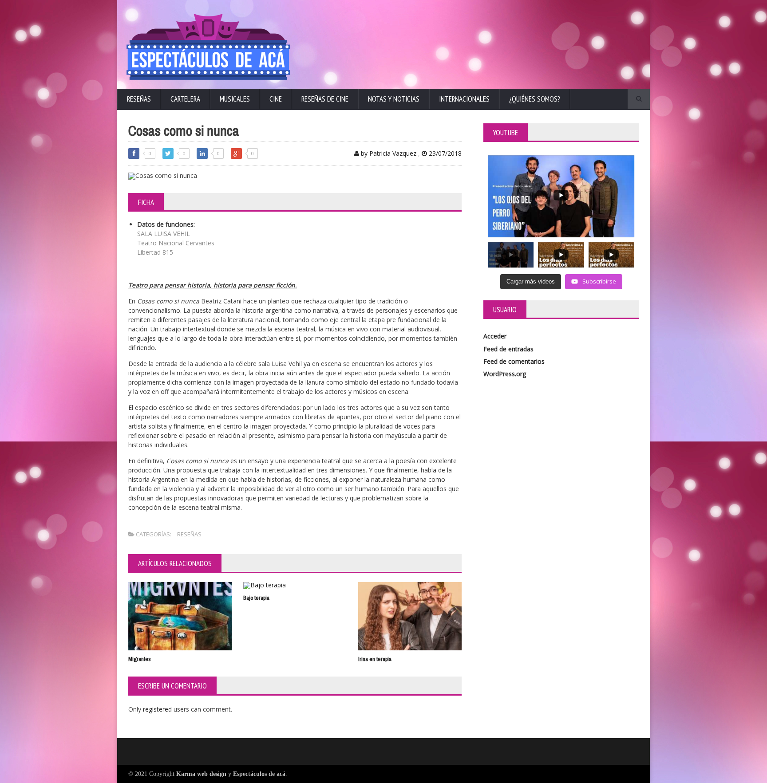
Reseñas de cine (324, 99)
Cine (275, 99)
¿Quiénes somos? (534, 99)
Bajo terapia (256, 598)
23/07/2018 (444, 153)
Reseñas (139, 99)
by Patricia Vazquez (387, 153)
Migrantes (139, 659)
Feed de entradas (508, 349)
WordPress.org (504, 374)
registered (158, 709)
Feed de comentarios (514, 361)
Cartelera (185, 99)
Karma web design (201, 774)
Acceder (494, 336)
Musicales (235, 99)
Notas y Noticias (393, 99)
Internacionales (464, 99)
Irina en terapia (374, 659)
